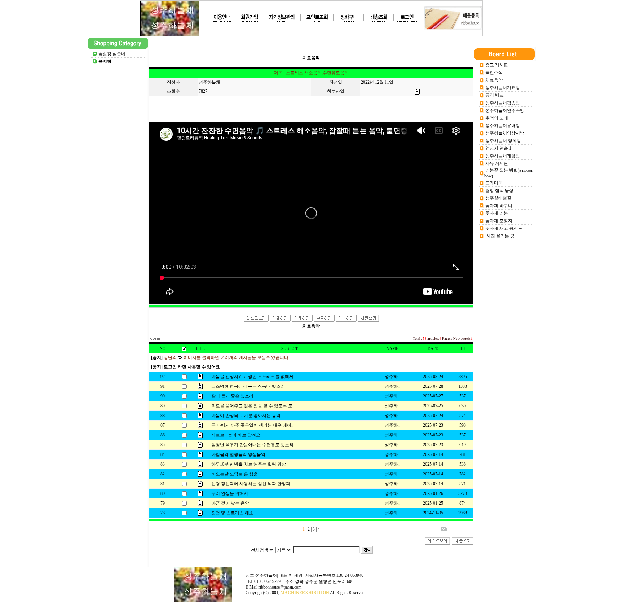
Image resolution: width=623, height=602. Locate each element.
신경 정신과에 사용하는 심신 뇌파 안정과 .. (252, 483)
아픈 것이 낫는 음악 (230, 503)
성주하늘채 (209, 82)
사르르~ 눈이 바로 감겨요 (235, 435)
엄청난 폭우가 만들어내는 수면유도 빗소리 (252, 444)
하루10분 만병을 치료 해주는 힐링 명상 (248, 464)
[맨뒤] (444, 529)
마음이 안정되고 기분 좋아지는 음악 (245, 415)
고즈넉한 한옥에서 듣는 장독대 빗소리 (248, 386)
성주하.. (392, 376)
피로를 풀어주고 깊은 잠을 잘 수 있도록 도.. (253, 405)
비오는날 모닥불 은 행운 (234, 473)
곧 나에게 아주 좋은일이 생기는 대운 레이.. (252, 425)
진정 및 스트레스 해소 (232, 512)
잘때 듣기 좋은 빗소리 (232, 396)
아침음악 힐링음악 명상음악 (238, 454)
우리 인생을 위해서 (229, 493)
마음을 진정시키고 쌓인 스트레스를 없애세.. (253, 376)
